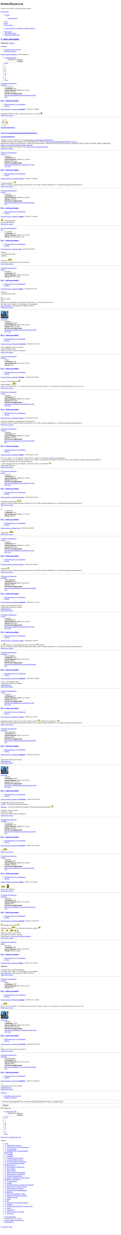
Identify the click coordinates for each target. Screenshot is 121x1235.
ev (1, 509)
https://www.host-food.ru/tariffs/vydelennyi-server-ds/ (17, 145)
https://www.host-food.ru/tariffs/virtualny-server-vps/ (61, 141)
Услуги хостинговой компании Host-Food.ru (19, 133)
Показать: (5, 1101)
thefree (3, 270)
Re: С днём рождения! (10, 101)
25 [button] (5, 78)
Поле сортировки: (26, 1101)
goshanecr (4, 807)
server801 (4, 85)
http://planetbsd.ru (6, 306)
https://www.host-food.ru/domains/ (37, 147)
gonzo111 (4, 897)
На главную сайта (6, 1227)
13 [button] (5, 75)
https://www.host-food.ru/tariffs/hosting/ (41, 140)
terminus (3, 358)
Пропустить (5, 11)
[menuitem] (13, 18)
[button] (10, 57)
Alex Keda (4, 319)
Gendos (3, 192)
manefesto (4, 578)
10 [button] (5, 70)
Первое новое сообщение (9, 54)
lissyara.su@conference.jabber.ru (21, 936)
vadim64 (11, 43)
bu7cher (3, 804)
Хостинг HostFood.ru (8, 127)
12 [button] (5, 73)
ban (2, 230)
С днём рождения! (10, 39)
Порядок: (49, 1101)
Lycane (3, 154)
